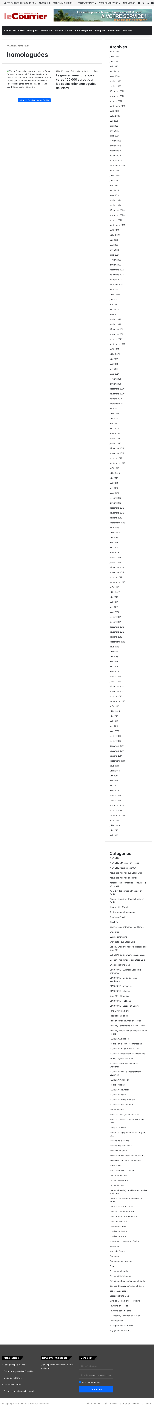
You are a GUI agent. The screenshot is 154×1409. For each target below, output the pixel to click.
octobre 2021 (116, 339)
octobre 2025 (116, 101)
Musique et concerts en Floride (124, 1241)
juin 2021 (114, 359)
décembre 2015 (117, 686)
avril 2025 (114, 131)
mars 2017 (114, 612)
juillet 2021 (115, 354)
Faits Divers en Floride (120, 1011)
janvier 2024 (115, 205)
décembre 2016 (117, 627)
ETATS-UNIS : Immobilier (121, 986)
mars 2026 (115, 76)
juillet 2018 (115, 532)
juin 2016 (114, 656)
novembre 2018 (117, 513)
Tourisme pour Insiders (120, 1310)
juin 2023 (114, 240)
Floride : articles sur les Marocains (126, 1044)
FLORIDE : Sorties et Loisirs (122, 1099)
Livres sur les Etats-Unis (121, 1206)
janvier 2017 (115, 622)
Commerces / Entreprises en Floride (127, 927)
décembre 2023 (117, 210)
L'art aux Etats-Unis (119, 1180)
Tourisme (127, 30)
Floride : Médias (117, 1085)
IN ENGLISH (115, 1165)
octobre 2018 (116, 518)
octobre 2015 (116, 696)
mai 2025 (114, 126)
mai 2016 (114, 661)
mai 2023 (114, 245)
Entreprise (100, 30)
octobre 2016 (116, 637)
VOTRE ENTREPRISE (108, 3)
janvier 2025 (115, 145)
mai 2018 (114, 542)
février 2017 (115, 617)
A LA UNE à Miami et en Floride (124, 863)
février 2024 (115, 200)
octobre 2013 (116, 810)
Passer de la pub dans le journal (19, 1391)
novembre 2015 (117, 691)
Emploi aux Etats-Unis (120, 965)
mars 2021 (114, 374)
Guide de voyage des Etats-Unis (19, 1371)
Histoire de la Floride (119, 1140)
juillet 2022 (115, 294)
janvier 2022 (115, 324)
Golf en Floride (117, 1109)
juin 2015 (114, 716)
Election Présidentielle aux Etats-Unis (127, 960)
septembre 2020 (117, 403)
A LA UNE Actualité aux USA (123, 868)
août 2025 (114, 111)
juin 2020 (114, 418)
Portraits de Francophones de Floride (127, 1281)
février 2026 (115, 81)
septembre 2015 (117, 701)
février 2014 (115, 795)
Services (58, 30)
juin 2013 (114, 830)
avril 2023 (114, 250)
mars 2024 (115, 195)
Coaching (114, 922)
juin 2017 (114, 597)
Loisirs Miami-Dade (118, 1221)
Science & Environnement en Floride (127, 1286)
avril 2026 (114, 71)
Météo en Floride (118, 1226)
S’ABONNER (44, 3)
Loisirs (68, 30)
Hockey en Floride (118, 1150)
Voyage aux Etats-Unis (120, 1330)
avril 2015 (114, 726)
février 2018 (115, 557)
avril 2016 (114, 666)
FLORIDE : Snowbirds (119, 1090)
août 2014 (114, 766)
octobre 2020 (116, 398)
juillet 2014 (115, 771)
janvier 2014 (115, 800)
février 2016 (115, 676)
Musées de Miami (118, 1236)
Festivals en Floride (119, 1016)
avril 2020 (114, 428)
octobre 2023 (116, 220)
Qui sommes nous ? (13, 1384)
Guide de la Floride (13, 1378)
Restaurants (114, 30)
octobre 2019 (116, 458)
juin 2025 (114, 121)
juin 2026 (114, 61)
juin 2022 (114, 299)
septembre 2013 (117, 815)
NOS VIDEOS (129, 3)
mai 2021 (114, 364)
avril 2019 (114, 488)
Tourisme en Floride (119, 1306)
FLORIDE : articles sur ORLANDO (125, 1048)
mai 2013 (114, 835)
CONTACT (146, 1403)
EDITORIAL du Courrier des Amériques (127, 955)
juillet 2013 (115, 825)
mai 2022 (114, 304)
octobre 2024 (116, 160)
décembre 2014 (117, 746)
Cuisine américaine (118, 937)
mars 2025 (115, 136)
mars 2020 (115, 433)
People (113, 1266)
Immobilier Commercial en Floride (125, 1160)
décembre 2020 (117, 389)
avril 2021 (114, 369)
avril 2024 (114, 190)
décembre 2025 (117, 91)
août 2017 (114, 587)
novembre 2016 (117, 632)
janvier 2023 (115, 265)
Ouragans (114, 1256)
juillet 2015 (115, 711)
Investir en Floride (118, 1175)
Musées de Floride (118, 1231)
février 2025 (115, 141)
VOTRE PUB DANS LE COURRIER (19, 3)
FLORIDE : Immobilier (119, 1080)
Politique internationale (120, 1276)
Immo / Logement (83, 30)
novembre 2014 (117, 751)
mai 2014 (114, 780)
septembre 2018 (117, 522)
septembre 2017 (117, 582)
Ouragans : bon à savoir (121, 1261)
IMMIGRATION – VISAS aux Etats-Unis (127, 1155)
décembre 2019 (117, 448)
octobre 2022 (116, 279)
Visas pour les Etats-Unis (121, 1325)
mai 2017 (114, 602)
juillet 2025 (115, 116)
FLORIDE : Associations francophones (127, 1053)
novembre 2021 (117, 334)
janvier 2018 (115, 562)
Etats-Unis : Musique (119, 996)
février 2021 (115, 379)
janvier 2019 (115, 503)
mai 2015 (114, 721)
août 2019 (114, 468)
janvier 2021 (115, 384)
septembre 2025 (117, 106)
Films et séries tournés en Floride (125, 1021)
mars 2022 (115, 314)
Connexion (96, 1389)
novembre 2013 (117, 805)
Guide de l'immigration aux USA (124, 1114)
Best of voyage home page (122, 912)
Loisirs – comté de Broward (122, 1211)
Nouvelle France (117, 1251)
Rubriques (32, 30)
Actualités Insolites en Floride (123, 878)
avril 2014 (114, 785)
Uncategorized (116, 1320)
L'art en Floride (117, 1185)
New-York (114, 1246)
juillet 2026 (115, 56)
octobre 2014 (116, 756)
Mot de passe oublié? (102, 1375)
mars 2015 (114, 731)
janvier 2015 (115, 741)
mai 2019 (114, 483)
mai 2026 (114, 66)
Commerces (46, 30)
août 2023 (114, 230)
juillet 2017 (115, 592)
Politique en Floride (119, 1271)
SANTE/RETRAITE (86, 3)
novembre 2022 (117, 274)
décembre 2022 (117, 269)
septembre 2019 (117, 463)
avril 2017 (114, 607)
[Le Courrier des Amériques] (25, 16)
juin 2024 (114, 180)
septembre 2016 (117, 642)
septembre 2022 (117, 284)
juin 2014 (114, 775)
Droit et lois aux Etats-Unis (122, 942)
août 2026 (114, 51)
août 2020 (114, 408)
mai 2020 (114, 423)
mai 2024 (114, 185)
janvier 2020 (115, 443)
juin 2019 (114, 478)
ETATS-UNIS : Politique (120, 1001)
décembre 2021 (117, 329)
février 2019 (115, 498)
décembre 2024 (117, 150)
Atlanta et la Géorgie (119, 907)
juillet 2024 (115, 175)
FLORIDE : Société (118, 1094)
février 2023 (115, 260)
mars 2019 (114, 493)
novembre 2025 (117, 96)
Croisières (114, 932)
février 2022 (115, 319)
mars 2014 (114, 790)
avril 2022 (114, 309)
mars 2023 (115, 255)
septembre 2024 (117, 165)
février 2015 (115, 736)
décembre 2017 (117, 567)
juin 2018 (114, 537)
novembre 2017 (117, 572)
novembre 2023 (117, 215)
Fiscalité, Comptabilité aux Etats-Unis (127, 1025)
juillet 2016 (115, 651)
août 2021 (114, 349)
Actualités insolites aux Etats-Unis (126, 873)
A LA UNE (114, 858)
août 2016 (114, 646)
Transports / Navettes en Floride (125, 1315)
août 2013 (114, 820)
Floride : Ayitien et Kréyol (121, 1058)
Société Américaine (119, 1291)
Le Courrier (19, 30)
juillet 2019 (115, 473)
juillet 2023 (115, 235)
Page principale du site (14, 1364)
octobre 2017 (116, 577)
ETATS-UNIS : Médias (120, 991)
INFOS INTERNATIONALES (122, 1170)
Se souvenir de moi (90, 1382)
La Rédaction (63, 71)
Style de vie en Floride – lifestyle (125, 1301)
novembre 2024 (117, 155)
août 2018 (114, 527)
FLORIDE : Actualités (119, 1039)
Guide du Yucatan (118, 1127)
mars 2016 (114, 671)
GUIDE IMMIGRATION (62, 3)
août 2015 (114, 706)
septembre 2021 (117, 344)
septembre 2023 (117, 225)
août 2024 (114, 170)
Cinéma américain (118, 917)
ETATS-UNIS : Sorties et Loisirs (124, 1006)
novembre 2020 (117, 393)
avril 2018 (114, 547)
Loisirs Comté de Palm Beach (123, 1216)
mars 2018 (114, 552)
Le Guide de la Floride (129, 1403)
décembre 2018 (117, 508)
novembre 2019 (117, 453)
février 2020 (115, 438)
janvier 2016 (115, 681)
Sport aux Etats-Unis (119, 1296)
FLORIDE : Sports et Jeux (121, 1104)
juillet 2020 (115, 413)
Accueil (7, 30)
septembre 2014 (117, 761)
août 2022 (114, 289)
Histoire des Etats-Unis (121, 1145)
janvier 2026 (115, 86)
